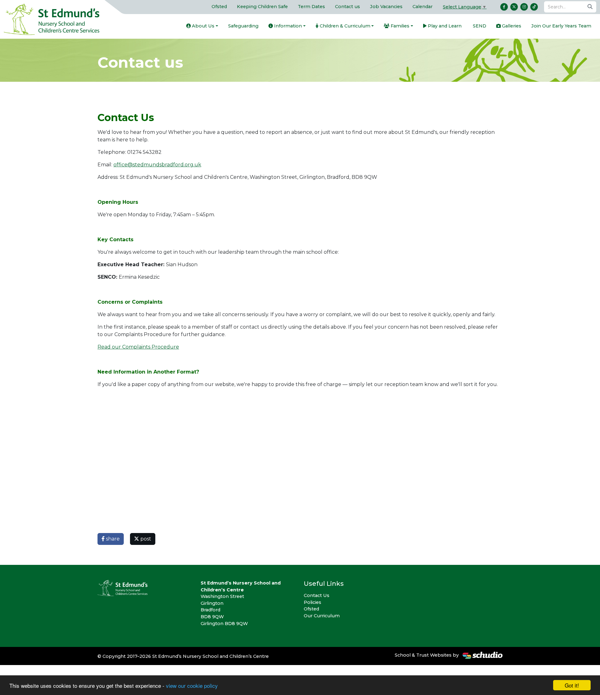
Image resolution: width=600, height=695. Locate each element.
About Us (202, 26)
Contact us (347, 6)
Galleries (511, 26)
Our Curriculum (322, 616)
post (145, 539)
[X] (514, 7)
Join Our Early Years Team (561, 26)
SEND (479, 26)
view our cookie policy (192, 685)
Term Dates (311, 6)
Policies (312, 602)
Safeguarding (243, 26)
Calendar (422, 6)
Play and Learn (444, 26)
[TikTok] (534, 7)
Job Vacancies (386, 6)
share (112, 539)
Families (399, 26)
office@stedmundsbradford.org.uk (157, 165)
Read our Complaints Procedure (138, 347)
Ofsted (219, 6)
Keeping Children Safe (262, 6)
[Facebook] (504, 7)
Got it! (572, 685)
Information (287, 26)
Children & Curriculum (344, 26)
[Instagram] (524, 7)
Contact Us (316, 595)
